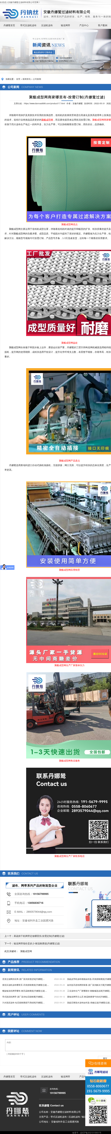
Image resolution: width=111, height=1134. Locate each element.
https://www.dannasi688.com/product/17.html (44, 103)
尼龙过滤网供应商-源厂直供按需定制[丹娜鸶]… (23, 979)
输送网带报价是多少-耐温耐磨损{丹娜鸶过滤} (37, 943)
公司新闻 (37, 78)
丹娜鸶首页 (9, 25)
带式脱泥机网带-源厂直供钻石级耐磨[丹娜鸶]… (23, 996)
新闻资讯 (27, 78)
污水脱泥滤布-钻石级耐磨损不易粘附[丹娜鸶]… (23, 1002)
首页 (18, 78)
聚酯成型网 (26, 951)
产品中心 (84, 25)
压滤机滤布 (47, 25)
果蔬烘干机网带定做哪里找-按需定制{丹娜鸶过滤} (39, 936)
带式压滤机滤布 (28, 25)
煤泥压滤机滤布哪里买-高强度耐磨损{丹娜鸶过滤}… (25, 984)
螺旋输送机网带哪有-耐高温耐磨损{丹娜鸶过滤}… (24, 990)
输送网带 (65, 25)
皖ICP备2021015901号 (90, 1132)
